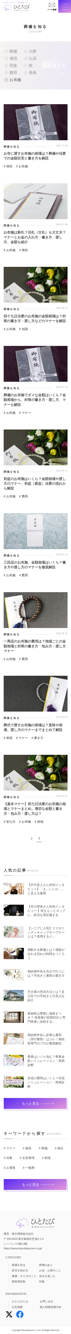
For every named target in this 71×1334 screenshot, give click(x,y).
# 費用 (23, 496)
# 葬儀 (43, 1148)
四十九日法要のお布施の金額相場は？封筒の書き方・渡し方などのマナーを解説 (35, 318)
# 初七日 (9, 821)
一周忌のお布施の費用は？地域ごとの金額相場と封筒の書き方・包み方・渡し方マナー (35, 646)
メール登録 (51, 10)
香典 (32, 72)
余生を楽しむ (47, 1276)
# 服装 (27, 1148)
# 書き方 (37, 738)
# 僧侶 (8, 166)
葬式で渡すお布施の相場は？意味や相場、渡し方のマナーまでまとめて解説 (33, 727)
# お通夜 (9, 1168)
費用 (13, 72)
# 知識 (23, 329)
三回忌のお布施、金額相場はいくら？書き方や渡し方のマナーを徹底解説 (35, 564)
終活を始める (20, 1270)
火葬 (32, 51)
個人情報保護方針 (51, 1307)
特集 (42, 1281)
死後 (13, 65)
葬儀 (13, 51)
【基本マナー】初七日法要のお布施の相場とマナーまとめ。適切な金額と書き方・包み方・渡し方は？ (35, 808)
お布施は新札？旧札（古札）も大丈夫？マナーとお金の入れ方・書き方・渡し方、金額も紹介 (35, 237)
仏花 (32, 58)
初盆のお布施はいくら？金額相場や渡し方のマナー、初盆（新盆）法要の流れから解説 (35, 483)
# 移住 (59, 1148)
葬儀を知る (18, 1265)
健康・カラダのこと (24, 1276)
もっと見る (30, 1103)
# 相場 (8, 738)
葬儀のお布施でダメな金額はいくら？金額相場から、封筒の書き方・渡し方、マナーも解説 (35, 399)
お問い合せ (46, 1301)
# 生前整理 (27, 1158)
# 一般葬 (29, 1168)
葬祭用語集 (18, 1281)
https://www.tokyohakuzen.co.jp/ (23, 1248)
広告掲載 (17, 1307)
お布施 (15, 80)
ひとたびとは (20, 1301)
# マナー (25, 413)
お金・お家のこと (50, 1270)
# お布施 (22, 166)
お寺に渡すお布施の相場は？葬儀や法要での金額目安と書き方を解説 (35, 156)
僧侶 (13, 58)
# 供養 (8, 1158)
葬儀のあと (46, 1265)
